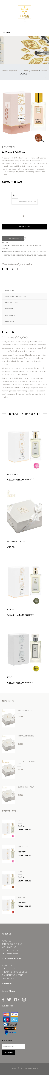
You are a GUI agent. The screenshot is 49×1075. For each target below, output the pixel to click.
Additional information (15, 296)
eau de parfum (30, 252)
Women (44, 70)
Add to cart (24, 227)
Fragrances (13, 70)
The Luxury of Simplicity (29, 70)
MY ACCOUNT (8, 966)
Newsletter (7, 1041)
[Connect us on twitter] (9, 999)
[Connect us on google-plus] (16, 999)
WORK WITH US (9, 947)
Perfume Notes (11, 303)
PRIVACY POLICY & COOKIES (14, 972)
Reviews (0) (9, 321)
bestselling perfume (15, 252)
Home (4, 70)
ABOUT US (6, 941)
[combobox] (24, 201)
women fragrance (38, 255)
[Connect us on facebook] (3, 999)
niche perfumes (8, 255)
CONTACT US (7, 978)
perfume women (22, 255)
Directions (9, 309)
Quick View (24, 431)
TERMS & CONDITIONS (12, 944)
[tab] (24, 290)
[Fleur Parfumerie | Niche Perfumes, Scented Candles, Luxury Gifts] (24, 11)
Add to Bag (24, 460)
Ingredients (10, 315)
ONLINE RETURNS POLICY (13, 975)
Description (10, 290)
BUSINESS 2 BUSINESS (11, 950)
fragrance (41, 252)
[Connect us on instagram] (24, 999)
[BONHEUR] (24, 114)
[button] (8, 32)
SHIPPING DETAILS (10, 969)
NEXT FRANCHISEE (10, 953)
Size (14, 195)
